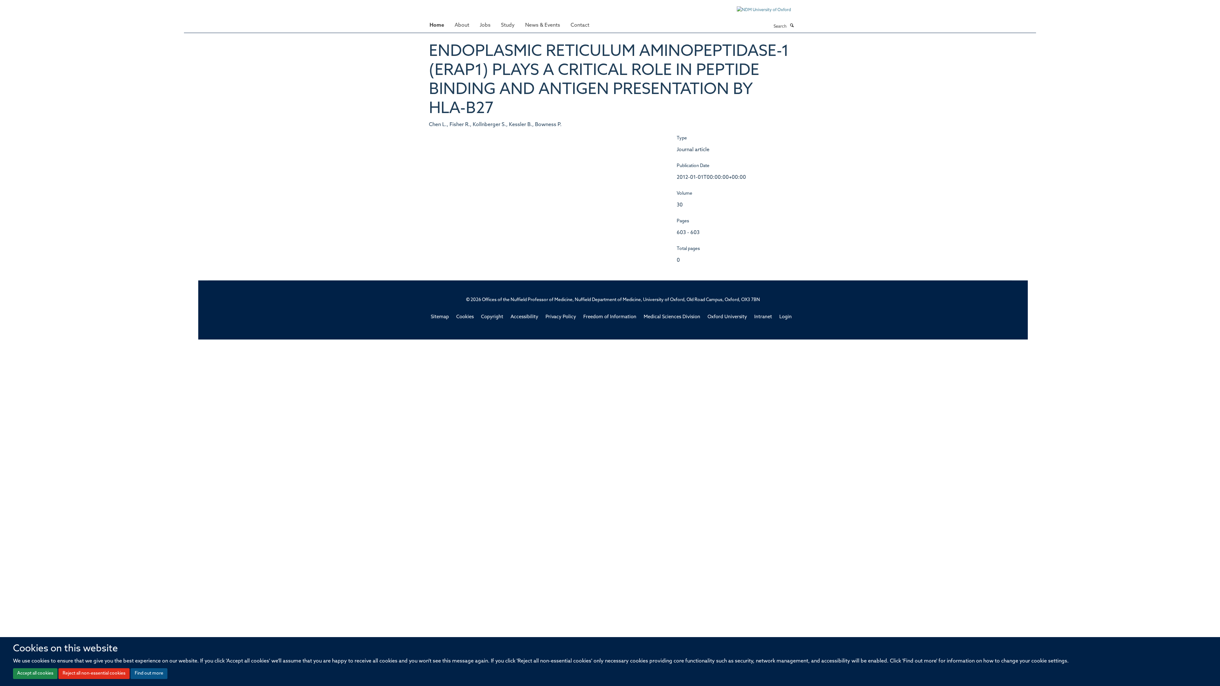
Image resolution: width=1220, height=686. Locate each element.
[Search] (791, 26)
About (462, 25)
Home (437, 25)
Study (508, 25)
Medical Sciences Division (672, 317)
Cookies (465, 317)
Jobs (485, 25)
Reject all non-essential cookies (94, 673)
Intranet (763, 317)
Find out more (149, 673)
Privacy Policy (561, 317)
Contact (580, 25)
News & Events (542, 25)
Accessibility (524, 317)
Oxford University (727, 317)
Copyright (492, 317)
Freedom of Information (609, 317)
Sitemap (440, 317)
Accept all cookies (35, 673)
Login (785, 317)
